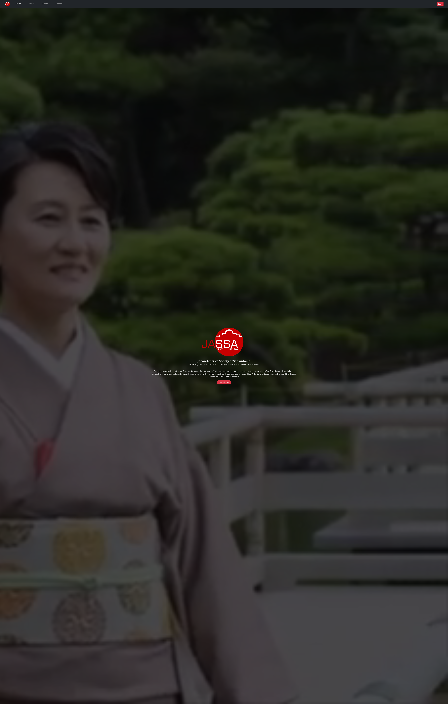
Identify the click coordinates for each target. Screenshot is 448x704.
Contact (59, 3)
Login (440, 4)
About (31, 3)
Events (45, 3)
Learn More (224, 382)
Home (18, 3)
